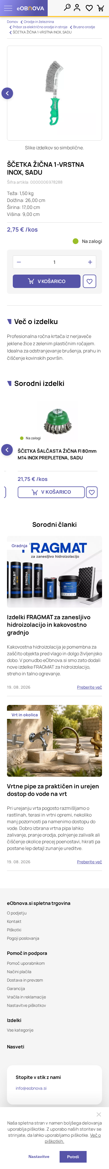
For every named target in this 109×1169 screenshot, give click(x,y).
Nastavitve (38, 1156)
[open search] (67, 7)
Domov (12, 21)
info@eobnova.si (31, 1088)
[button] (7, 93)
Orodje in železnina (39, 21)
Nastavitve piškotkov (26, 1005)
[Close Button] (99, 1114)
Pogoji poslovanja (23, 938)
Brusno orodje (84, 26)
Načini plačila (19, 971)
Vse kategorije (20, 1030)
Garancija (16, 988)
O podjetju (16, 913)
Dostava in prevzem (25, 980)
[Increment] (90, 262)
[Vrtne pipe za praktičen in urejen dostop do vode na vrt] (54, 788)
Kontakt (14, 921)
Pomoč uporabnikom (26, 963)
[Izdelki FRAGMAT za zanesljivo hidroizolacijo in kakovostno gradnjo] (54, 616)
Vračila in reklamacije (26, 997)
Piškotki (14, 929)
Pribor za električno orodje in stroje (40, 26)
